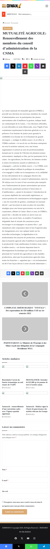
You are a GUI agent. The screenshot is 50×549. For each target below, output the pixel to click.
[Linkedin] (19, 66)
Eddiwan (7, 59)
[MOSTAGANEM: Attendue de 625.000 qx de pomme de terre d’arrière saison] (37, 371)
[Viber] (37, 66)
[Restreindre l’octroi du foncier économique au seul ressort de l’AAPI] (13, 371)
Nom (4, 470)
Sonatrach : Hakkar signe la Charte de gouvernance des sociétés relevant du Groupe (37, 409)
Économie (14, 23)
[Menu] (47, 7)
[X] (13, 66)
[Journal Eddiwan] (11, 6)
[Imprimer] (25, 71)
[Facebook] (6, 66)
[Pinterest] (25, 66)
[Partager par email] (43, 66)
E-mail (5, 480)
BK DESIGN (26, 532)
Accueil (7, 23)
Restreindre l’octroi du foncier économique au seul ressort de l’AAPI (13, 382)
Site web (5, 491)
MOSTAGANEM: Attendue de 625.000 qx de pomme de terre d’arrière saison (37, 382)
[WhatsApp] (31, 66)
